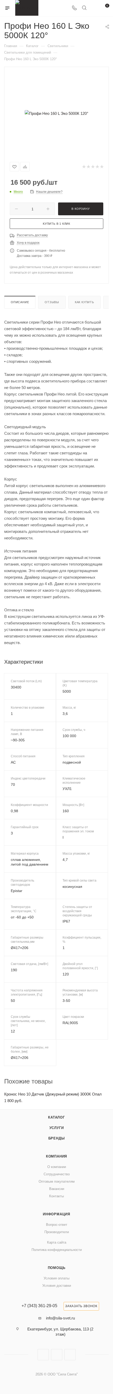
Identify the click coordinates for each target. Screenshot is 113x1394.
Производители (56, 1232)
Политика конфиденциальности (57, 1250)
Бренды (56, 1138)
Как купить (84, 302)
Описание (20, 302)
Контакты (56, 1196)
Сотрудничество (57, 1174)
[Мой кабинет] (94, 8)
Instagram (43, 1354)
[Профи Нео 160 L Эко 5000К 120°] (56, 113)
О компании (56, 1167)
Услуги (56, 1128)
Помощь (56, 1268)
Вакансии (56, 1189)
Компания (56, 1156)
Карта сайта (56, 1242)
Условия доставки (56, 1286)
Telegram (56, 1354)
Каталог (56, 1117)
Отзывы (52, 302)
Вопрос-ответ (56, 1225)
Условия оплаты (56, 1278)
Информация (56, 1214)
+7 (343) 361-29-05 (39, 1306)
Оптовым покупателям (57, 1181)
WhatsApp (70, 1354)
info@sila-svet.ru (60, 1318)
